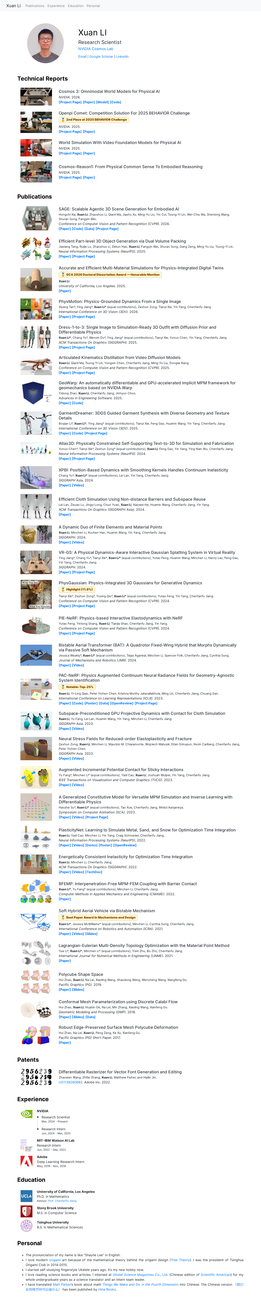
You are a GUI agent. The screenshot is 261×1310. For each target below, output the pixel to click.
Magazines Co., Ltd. (140, 1275)
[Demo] (91, 845)
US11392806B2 (70, 1082)
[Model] (102, 102)
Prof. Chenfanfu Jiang (62, 1200)
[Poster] (91, 703)
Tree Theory (180, 1260)
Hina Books (107, 1289)
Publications (34, 6)
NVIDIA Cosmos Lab (95, 49)
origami (55, 1260)
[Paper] (89, 102)
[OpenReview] (122, 703)
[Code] (115, 102)
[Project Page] (70, 102)
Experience (56, 6)
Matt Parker (62, 1284)
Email (82, 56)
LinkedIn (122, 56)
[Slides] (91, 934)
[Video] (78, 485)
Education (75, 6)
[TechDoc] (93, 872)
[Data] (89, 229)
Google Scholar (101, 56)
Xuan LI (13, 5)
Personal (93, 6)
